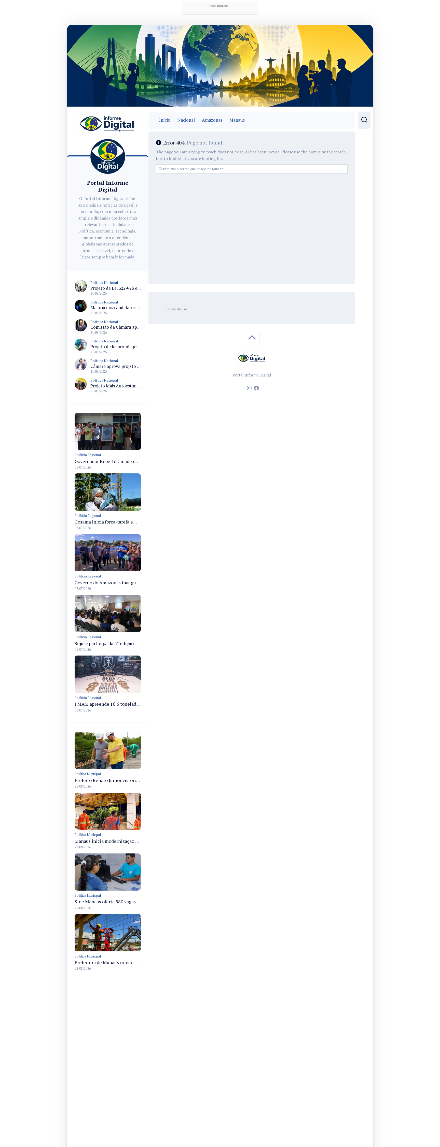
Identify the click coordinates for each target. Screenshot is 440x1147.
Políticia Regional (88, 455)
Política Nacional (104, 282)
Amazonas (212, 120)
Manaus (237, 120)
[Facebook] (256, 388)
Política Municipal (88, 774)
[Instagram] (249, 388)
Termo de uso (176, 309)
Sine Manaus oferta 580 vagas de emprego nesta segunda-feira (139, 901)
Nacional (186, 120)
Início (164, 120)
